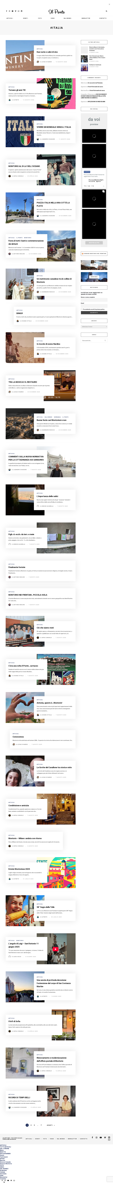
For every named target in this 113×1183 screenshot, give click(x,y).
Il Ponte (56, 12)
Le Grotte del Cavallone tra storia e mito (54, 767)
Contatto (102, 18)
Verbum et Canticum (95, 64)
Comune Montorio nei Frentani (95, 253)
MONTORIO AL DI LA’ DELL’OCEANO (24, 166)
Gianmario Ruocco (48, 292)
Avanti (50, 1125)
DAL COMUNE (4, 1148)
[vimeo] (15, 11)
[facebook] (6, 11)
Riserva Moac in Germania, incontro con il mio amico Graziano (97, 48)
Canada (2, 1172)
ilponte (16, 100)
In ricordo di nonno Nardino (48, 344)
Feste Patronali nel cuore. (95, 86)
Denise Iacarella (47, 506)
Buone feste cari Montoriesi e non (51, 420)
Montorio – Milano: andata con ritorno (25, 838)
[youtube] (12, 11)
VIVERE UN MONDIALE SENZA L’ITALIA (54, 127)
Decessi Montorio (6, 1164)
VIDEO (53, 18)
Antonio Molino (19, 253)
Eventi (25, 18)
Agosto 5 (98, 181)
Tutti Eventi (4, 1157)
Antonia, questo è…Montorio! (49, 703)
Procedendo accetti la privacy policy (93, 309)
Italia (1, 1175)
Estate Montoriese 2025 (19, 869)
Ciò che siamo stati (45, 628)
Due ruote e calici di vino (47, 52)
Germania (57, 417)
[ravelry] (21, 11)
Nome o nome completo (88, 297)
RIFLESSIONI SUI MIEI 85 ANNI (96, 101)
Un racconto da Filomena (95, 83)
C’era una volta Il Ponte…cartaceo (23, 666)
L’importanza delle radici (47, 496)
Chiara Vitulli (26, 321)
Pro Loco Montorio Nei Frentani (96, 180)
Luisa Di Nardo (47, 61)
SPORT (2, 1158)
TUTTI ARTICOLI (5, 1147)
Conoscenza (18, 737)
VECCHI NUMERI (5, 1153)
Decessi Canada (5, 1162)
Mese (2, 1150)
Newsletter (86, 18)
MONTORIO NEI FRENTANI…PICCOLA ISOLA (27, 595)
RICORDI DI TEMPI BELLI (19, 1097)
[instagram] (9, 11)
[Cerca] (106, 11)
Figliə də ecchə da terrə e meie (21, 534)
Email (82, 303)
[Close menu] (109, 4)
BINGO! (20, 313)
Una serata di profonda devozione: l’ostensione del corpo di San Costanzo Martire (54, 983)
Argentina (3, 1170)
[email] (18, 11)
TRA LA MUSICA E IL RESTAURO (22, 382)
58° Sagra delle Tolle (45, 907)
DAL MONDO (67, 18)
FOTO (40, 18)
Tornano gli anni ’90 (17, 90)
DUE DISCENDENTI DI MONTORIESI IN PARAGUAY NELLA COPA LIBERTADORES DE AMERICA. (94, 96)
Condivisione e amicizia (18, 805)
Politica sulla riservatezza (9, 1139)
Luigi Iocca (17, 956)
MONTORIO (27, 237)
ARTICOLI (10, 18)
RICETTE (3, 1152)
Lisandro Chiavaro (48, 139)
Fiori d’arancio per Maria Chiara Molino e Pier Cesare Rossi (97, 57)
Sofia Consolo (18, 176)
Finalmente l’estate (16, 567)
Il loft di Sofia (14, 1021)
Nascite (2, 1160)
